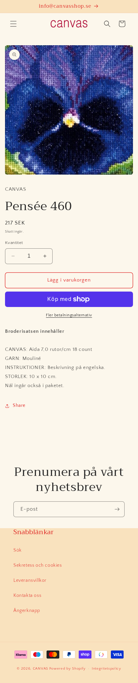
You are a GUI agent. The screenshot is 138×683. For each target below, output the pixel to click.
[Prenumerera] (117, 509)
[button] (13, 23)
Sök (17, 550)
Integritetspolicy (106, 669)
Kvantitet (14, 242)
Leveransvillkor (30, 580)
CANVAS (40, 669)
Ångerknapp (26, 610)
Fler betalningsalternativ (69, 315)
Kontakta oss (27, 595)
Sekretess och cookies (37, 565)
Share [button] (19, 405)
